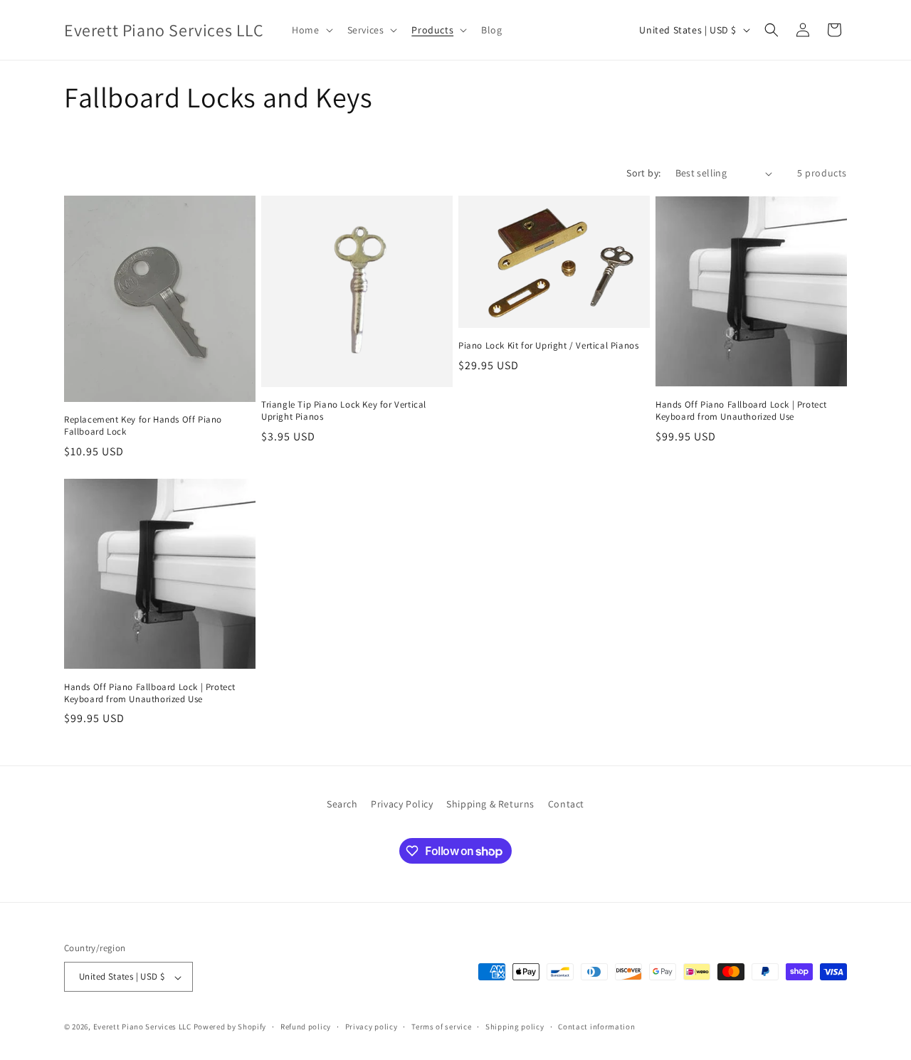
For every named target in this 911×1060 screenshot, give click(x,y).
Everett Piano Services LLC (142, 1027)
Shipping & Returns (490, 803)
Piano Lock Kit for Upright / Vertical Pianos (548, 345)
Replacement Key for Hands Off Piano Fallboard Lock (143, 426)
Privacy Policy (402, 803)
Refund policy (305, 1027)
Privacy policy (371, 1027)
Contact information (596, 1027)
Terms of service (441, 1027)
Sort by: (643, 172)
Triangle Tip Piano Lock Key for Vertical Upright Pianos (343, 411)
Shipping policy (514, 1027)
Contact (566, 803)
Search (342, 803)
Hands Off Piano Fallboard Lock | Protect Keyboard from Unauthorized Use (741, 411)
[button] (310, 30)
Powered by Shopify (230, 1027)
